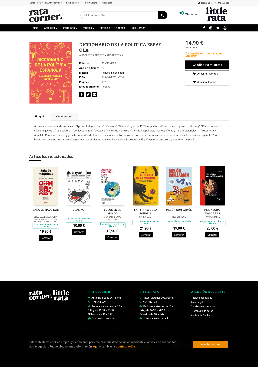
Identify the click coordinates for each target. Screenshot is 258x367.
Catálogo (50, 28)
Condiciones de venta (203, 306)
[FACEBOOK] (204, 28)
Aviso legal (197, 302)
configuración (125, 346)
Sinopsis (39, 116)
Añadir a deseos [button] (206, 82)
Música (87, 28)
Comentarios (64, 116)
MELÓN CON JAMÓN (179, 209)
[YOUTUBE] (225, 28)
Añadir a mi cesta (209, 65)
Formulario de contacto (105, 318)
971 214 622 (99, 302)
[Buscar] (162, 15)
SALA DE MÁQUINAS (46, 209)
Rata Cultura (91, 2)
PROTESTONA (115, 55)
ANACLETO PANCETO (92, 55)
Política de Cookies (201, 315)
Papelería (69, 28)
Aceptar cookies (210, 344)
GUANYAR (79, 209)
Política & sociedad (113, 72)
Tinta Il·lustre (71, 2)
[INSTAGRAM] (211, 28)
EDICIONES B (109, 63)
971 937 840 (150, 302)
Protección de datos (202, 311)
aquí (95, 346)
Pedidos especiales (201, 297)
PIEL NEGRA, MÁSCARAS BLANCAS (212, 211)
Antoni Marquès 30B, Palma (158, 297)
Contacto (107, 2)
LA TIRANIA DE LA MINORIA (145, 211)
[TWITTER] (218, 28)
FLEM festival (52, 2)
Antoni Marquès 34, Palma (106, 297)
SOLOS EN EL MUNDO (112, 211)
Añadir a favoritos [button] (207, 73)
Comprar (46, 238)
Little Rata (35, 2)
